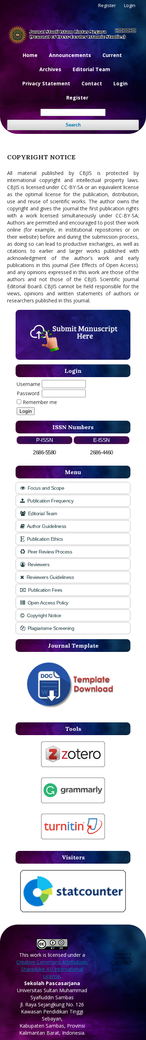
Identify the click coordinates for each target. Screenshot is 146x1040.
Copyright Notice (43, 615)
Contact (92, 83)
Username (28, 384)
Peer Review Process (49, 552)
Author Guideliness (46, 526)
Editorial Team (91, 69)
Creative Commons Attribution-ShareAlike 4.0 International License (52, 969)
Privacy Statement (46, 83)
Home (30, 55)
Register (77, 97)
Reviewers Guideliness (49, 577)
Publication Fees (44, 590)
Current (112, 55)
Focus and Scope (45, 488)
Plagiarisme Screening (50, 628)
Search (73, 124)
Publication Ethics (44, 539)
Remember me (40, 402)
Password (28, 393)
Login (120, 83)
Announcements (70, 55)
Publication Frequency (49, 501)
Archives (50, 69)
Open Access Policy (47, 603)
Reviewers (37, 564)
